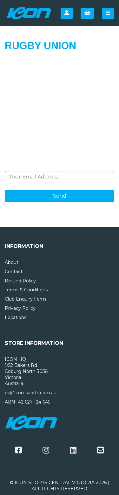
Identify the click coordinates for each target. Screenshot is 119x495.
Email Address (59, 166)
